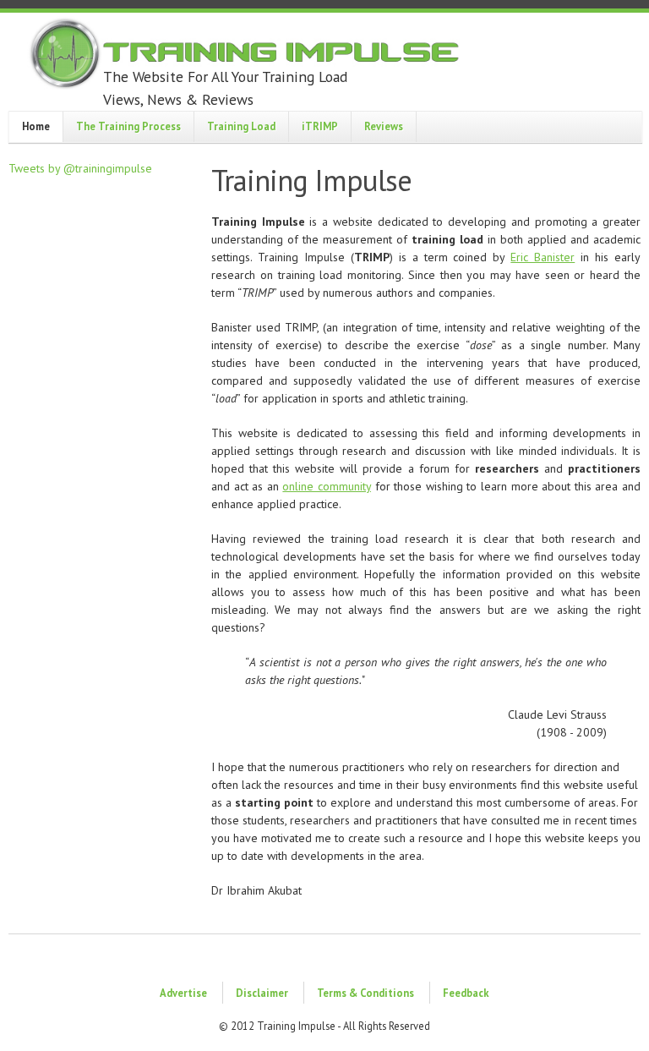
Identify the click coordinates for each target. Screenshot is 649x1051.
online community (326, 486)
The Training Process (128, 126)
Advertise (183, 992)
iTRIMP (320, 126)
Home (36, 126)
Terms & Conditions (365, 992)
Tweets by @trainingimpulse (80, 168)
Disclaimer (262, 992)
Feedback (466, 992)
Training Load (241, 126)
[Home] (245, 55)
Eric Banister (542, 257)
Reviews (383, 126)
